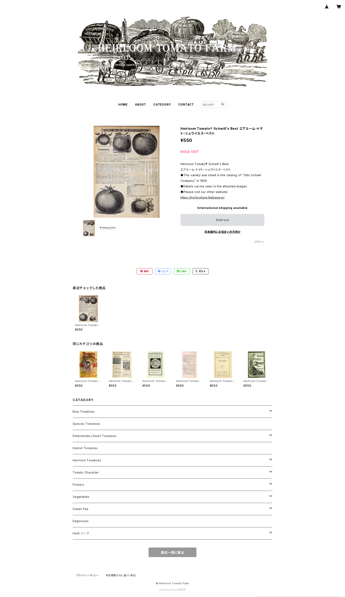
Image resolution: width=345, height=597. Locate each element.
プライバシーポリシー (87, 575)
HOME (123, 104)
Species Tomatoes (86, 423)
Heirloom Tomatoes (87, 460)
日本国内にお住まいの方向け (222, 231)
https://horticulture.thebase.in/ (202, 197)
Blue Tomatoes (83, 411)
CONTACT (186, 104)
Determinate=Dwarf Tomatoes (95, 436)
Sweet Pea (80, 509)
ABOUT (140, 104)
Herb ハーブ (81, 533)
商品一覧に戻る (172, 552)
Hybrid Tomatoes (85, 448)
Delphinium (81, 521)
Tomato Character (86, 472)
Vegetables (81, 496)
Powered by (168, 589)
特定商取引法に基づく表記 (121, 575)
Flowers (78, 484)
